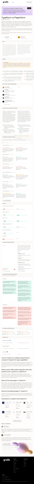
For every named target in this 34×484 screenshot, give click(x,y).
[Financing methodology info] (6, 351)
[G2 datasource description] (12, 331)
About (13, 2)
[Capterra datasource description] (14, 332)
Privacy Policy (18, 481)
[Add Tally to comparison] (31, 402)
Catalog (25, 463)
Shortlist (29, 2)
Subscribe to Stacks (7, 479)
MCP (24, 466)
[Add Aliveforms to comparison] (20, 402)
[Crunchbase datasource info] (7, 351)
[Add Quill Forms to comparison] (31, 411)
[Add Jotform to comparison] (10, 402)
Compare (14, 463)
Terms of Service (23, 481)
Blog (14, 470)
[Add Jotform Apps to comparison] (10, 411)
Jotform (7, 402)
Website (7, 38)
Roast (14, 466)
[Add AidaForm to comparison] (20, 411)
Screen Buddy (15, 460)
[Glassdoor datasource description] (29, 334)
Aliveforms (18, 402)
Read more (7, 407)
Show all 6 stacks (7, 104)
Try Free (29, 8)
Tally (29, 402)
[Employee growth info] (9, 340)
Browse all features (7, 200)
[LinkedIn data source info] (10, 340)
